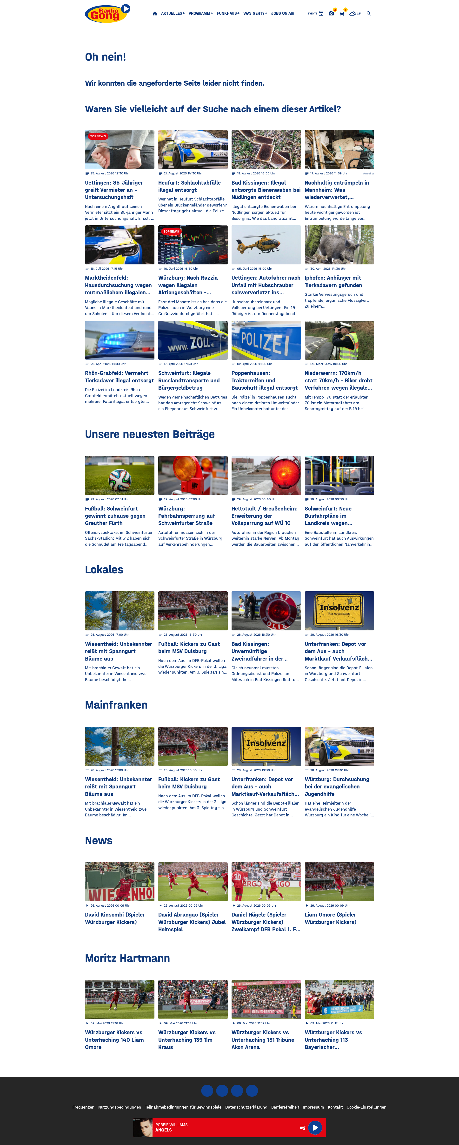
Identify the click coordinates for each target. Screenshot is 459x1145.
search (369, 13)
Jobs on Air (282, 13)
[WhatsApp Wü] (252, 1091)
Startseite (155, 13)
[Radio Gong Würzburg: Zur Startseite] (108, 13)
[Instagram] (222, 1091)
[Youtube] (237, 1091)
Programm (199, 13)
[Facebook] (207, 1091)
